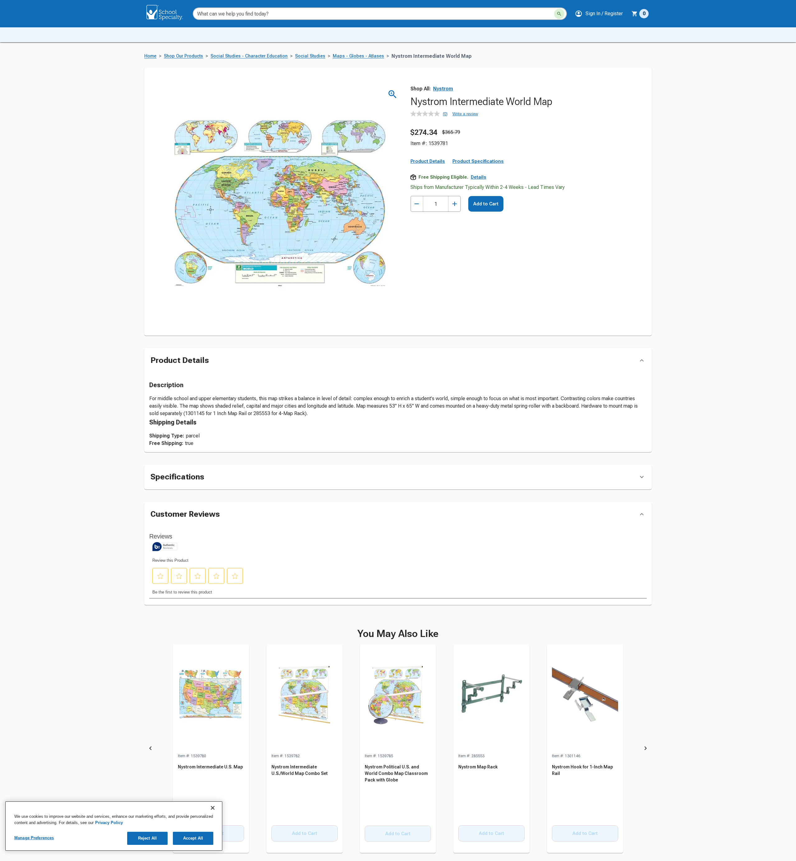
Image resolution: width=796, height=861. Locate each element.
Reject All (147, 838)
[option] (211, 749)
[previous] (150, 749)
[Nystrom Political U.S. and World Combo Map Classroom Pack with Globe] (398, 699)
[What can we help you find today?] (559, 14)
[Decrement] (416, 204)
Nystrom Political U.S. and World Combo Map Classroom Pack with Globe (396, 773)
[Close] (213, 808)
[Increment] (454, 204)
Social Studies (310, 56)
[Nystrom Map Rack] (491, 699)
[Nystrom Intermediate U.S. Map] (211, 699)
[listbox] (398, 749)
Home (150, 56)
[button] (599, 13)
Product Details (427, 161)
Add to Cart (485, 204)
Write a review (465, 114)
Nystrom (443, 89)
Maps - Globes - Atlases (358, 56)
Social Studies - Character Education (249, 56)
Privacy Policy (109, 822)
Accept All (193, 838)
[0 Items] (635, 14)
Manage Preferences (34, 838)
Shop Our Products (183, 56)
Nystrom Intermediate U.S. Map (210, 766)
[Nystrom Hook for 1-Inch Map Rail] (585, 699)
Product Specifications (478, 161)
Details (478, 177)
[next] (645, 749)
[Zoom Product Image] (392, 94)
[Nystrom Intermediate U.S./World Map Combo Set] (304, 699)
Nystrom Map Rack (478, 766)
